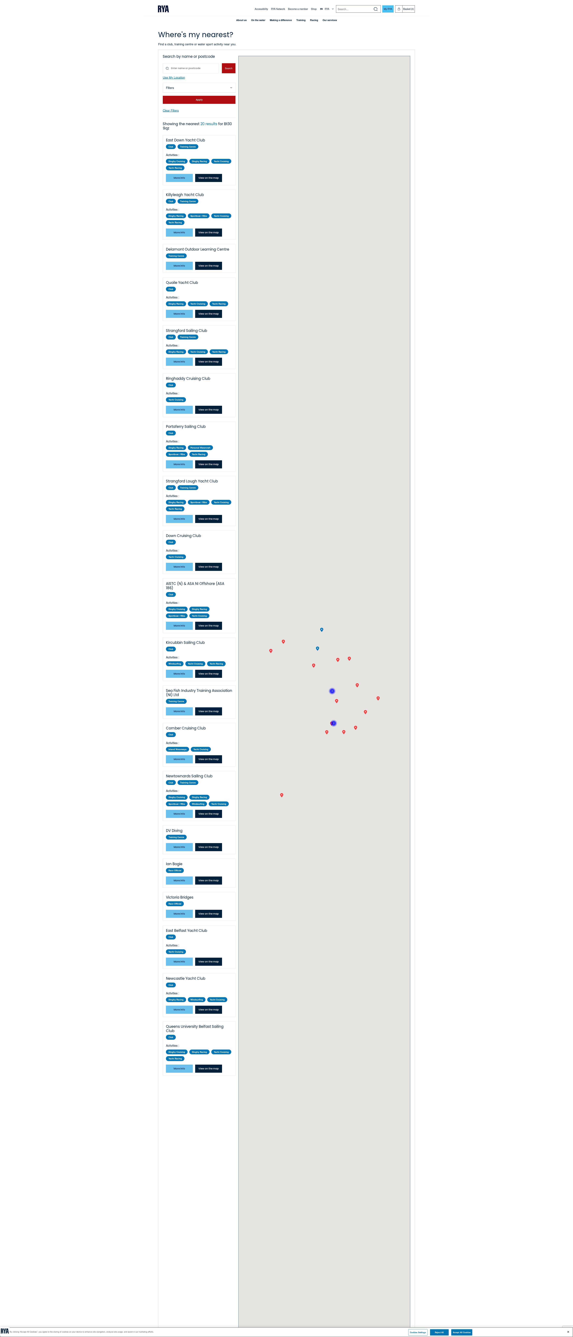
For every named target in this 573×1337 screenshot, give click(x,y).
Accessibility (261, 9)
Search (228, 68)
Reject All (439, 1332)
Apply (199, 99)
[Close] (568, 1331)
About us (241, 20)
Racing (314, 20)
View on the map (208, 178)
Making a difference (281, 20)
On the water (258, 20)
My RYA (388, 9)
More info (179, 178)
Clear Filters (171, 110)
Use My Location (174, 77)
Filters (170, 87)
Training (301, 20)
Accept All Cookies (462, 1332)
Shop (314, 9)
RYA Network (278, 9)
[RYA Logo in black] (163, 9)
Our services (330, 20)
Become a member (298, 9)
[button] (327, 732)
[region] (286, 1332)
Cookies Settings (418, 1332)
